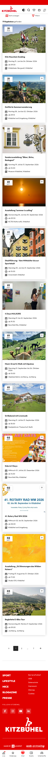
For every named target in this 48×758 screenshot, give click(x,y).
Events (31, 756)
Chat (22, 756)
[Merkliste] (34, 10)
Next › (40, 648)
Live (3, 756)
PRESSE (7, 697)
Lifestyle (8, 681)
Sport (6, 675)
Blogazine (9, 692)
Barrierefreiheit (34, 675)
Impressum (32, 686)
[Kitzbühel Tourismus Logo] (9, 9)
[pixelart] (12, 746)
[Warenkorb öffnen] (39, 10)
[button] (44, 10)
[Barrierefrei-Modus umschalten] (24, 10)
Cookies (31, 693)
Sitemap (31, 690)
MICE (5, 686)
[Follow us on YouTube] (20, 711)
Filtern (37, 16)
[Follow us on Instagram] (12, 711)
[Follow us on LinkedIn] (28, 711)
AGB (30, 679)
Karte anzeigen (14, 16)
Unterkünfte (42, 756)
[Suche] (28, 10)
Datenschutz (33, 682)
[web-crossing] (35, 746)
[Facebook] (4, 711)
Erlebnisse (13, 756)
